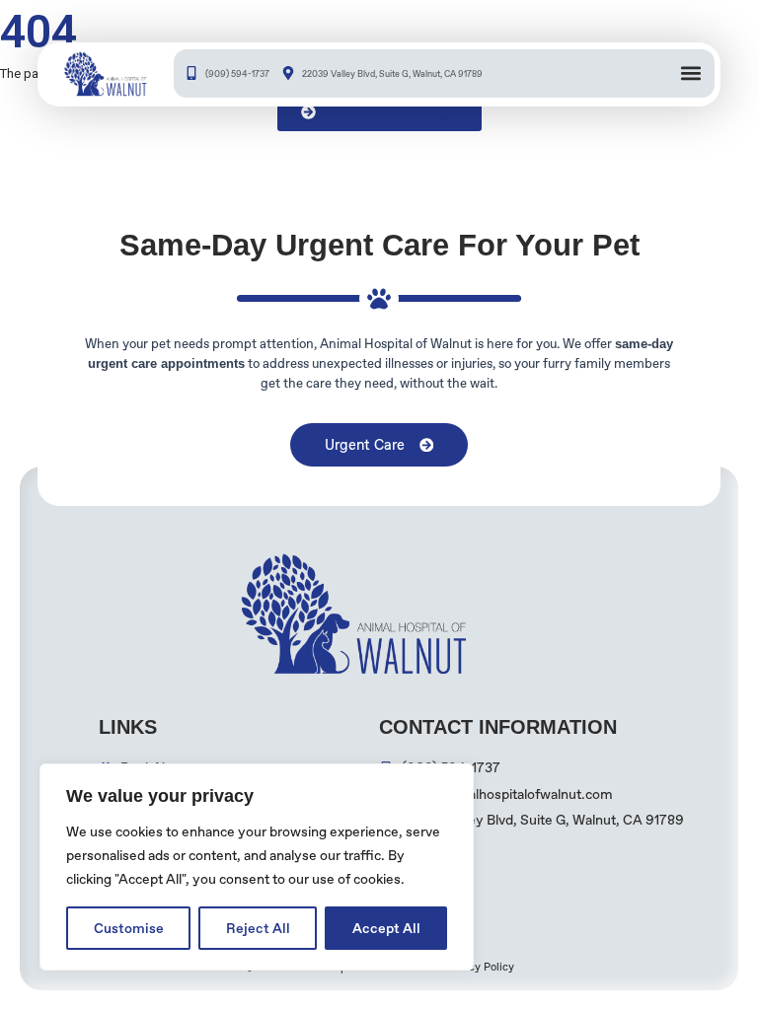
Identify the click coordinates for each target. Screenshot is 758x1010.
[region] (256, 867)
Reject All (258, 928)
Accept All (386, 928)
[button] (690, 73)
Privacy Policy (478, 967)
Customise (129, 928)
